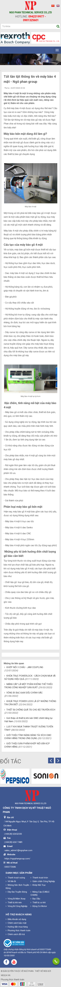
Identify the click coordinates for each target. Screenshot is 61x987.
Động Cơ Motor (39, 906)
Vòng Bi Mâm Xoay (16, 898)
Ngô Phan (28, 971)
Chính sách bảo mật (16, 923)
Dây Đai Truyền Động (17, 892)
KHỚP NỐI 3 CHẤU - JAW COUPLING (24, 667)
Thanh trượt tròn (40, 877)
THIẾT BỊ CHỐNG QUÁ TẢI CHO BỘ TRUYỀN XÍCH (30, 709)
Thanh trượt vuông (16, 877)
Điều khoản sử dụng (16, 919)
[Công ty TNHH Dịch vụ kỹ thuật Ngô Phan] (30, 7)
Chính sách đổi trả (16, 934)
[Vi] (52, 5)
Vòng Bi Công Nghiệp (17, 906)
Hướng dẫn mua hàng (17, 927)
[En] (57, 5)
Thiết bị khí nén (14, 902)
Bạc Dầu (36, 898)
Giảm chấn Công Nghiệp (43, 881)
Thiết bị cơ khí (39, 902)
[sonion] (46, 776)
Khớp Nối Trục (39, 885)
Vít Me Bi (11, 881)
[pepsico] (15, 776)
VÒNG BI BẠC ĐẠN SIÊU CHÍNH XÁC (24, 692)
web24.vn (5, 975)
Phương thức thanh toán (18, 930)
